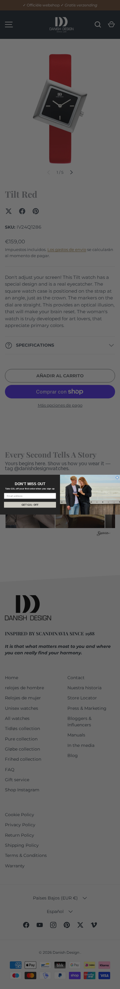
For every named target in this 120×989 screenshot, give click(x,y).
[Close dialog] (117, 477)
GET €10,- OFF (30, 504)
